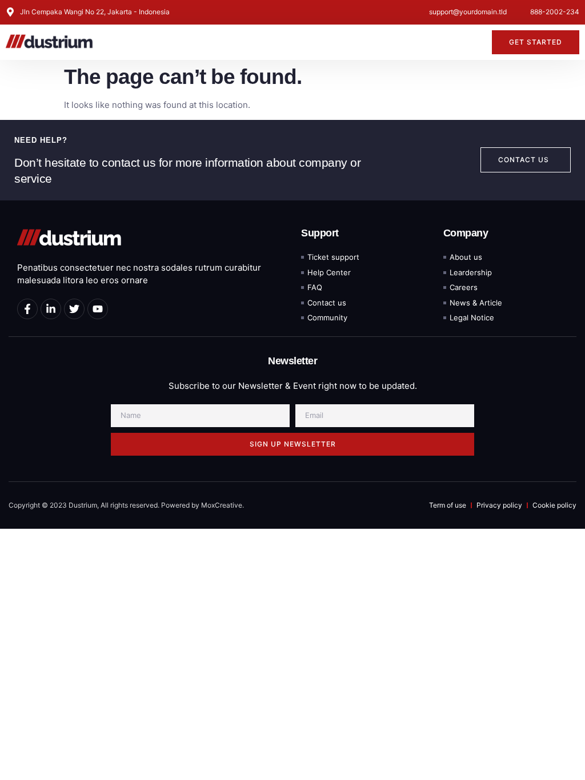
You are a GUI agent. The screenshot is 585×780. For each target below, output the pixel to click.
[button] (476, 42)
